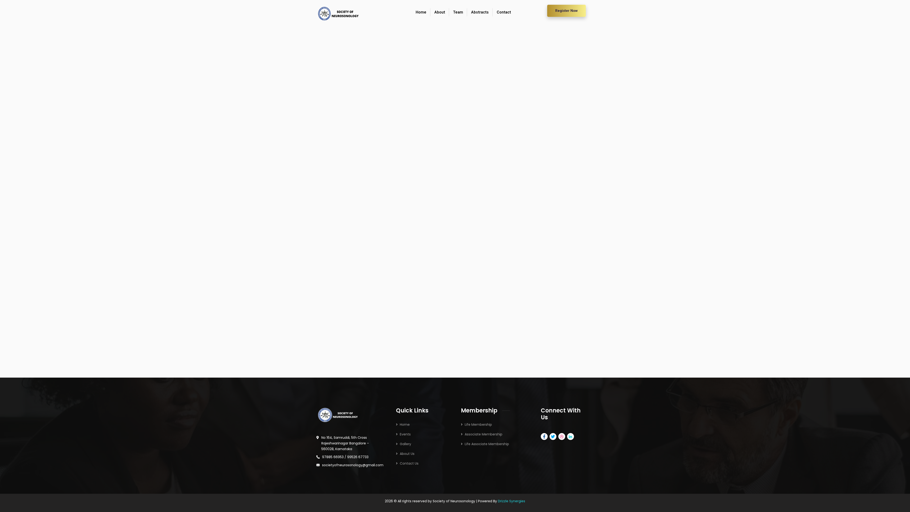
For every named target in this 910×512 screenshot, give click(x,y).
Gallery (405, 444)
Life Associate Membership (487, 444)
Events (405, 434)
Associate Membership (483, 434)
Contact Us (409, 463)
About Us (407, 453)
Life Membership (478, 424)
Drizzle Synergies (511, 501)
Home (405, 424)
